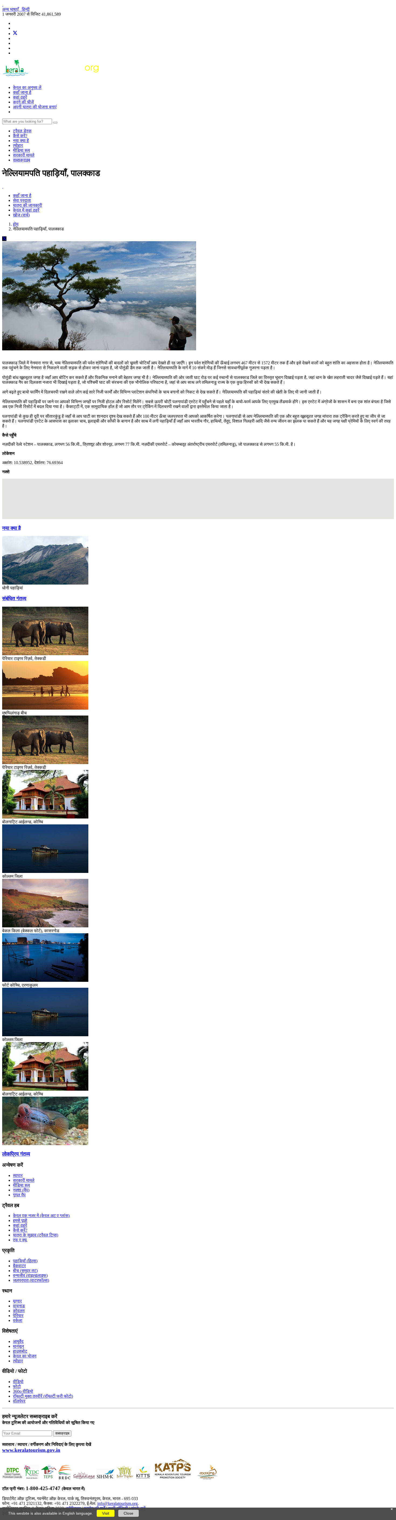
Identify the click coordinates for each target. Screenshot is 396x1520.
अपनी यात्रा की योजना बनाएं (35, 107)
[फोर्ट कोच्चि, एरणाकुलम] (45, 980)
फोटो (17, 1386)
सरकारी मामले (23, 155)
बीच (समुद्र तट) (25, 1270)
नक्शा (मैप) (21, 1190)
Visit (105, 1513)
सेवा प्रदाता (22, 200)
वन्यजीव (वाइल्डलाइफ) (30, 1275)
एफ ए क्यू (20, 1240)
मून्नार (17, 1301)
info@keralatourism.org (117, 1503)
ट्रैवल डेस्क (22, 131)
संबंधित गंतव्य (14, 598)
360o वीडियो (23, 1391)
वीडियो (18, 1381)
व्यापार (18, 1175)
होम (15, 224)
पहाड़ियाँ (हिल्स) (25, 1261)
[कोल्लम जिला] (45, 871)
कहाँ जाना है (22, 92)
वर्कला (17, 1320)
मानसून (18, 1346)
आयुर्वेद (18, 1341)
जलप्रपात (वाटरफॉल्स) (31, 1280)
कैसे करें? (20, 135)
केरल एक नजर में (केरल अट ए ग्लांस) (41, 1215)
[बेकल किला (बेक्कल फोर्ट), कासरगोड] (45, 926)
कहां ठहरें (20, 97)
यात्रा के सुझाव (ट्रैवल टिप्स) (35, 1235)
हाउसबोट (20, 1351)
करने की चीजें (23, 102)
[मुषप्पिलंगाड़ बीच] (45, 708)
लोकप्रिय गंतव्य (16, 1154)
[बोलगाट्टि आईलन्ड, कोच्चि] (45, 817)
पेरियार (18, 1315)
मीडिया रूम (21, 150)
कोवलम (19, 1310)
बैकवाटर (19, 1265)
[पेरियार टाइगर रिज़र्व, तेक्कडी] (45, 653)
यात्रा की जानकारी (27, 205)
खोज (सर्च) (21, 215)
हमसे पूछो (20, 1220)
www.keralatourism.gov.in (31, 1450)
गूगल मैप (19, 1195)
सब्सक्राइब (21, 160)
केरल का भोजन (24, 1356)
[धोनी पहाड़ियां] (45, 583)
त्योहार (18, 145)
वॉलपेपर (19, 1401)
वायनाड (19, 1306)
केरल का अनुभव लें (27, 87)
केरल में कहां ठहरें (26, 210)
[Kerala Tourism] (51, 78)
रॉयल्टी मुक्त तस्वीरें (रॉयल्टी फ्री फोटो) (43, 1396)
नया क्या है (21, 140)
